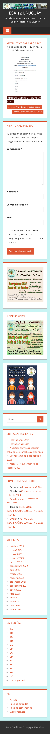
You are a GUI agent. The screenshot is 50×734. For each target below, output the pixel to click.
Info (12, 676)
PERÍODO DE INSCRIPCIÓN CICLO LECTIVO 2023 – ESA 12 (25, 510)
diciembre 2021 (18, 581)
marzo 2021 (16, 609)
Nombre (12, 191)
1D (8, 50)
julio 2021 (15, 593)
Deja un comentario (24, 50)
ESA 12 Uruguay (25, 13)
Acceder (14, 699)
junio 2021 (15, 597)
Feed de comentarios (21, 707)
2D (11, 656)
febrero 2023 (17, 558)
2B (11, 648)
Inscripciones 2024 (19, 439)
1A (34, 47)
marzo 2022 (16, 573)
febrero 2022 (17, 577)
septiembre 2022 (19, 565)
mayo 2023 (16, 550)
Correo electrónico (18, 204)
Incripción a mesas (19, 443)
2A (11, 644)
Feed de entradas (19, 703)
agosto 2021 (16, 589)
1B (37, 47)
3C (11, 668)
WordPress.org (17, 711)
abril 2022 (15, 569)
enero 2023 (16, 562)
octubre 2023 (17, 546)
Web (9, 217)
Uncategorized (17, 680)
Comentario (14, 148)
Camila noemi (17, 499)
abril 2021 (15, 605)
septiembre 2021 (19, 585)
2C (11, 652)
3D (11, 672)
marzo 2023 (16, 554)
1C (40, 47)
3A (11, 660)
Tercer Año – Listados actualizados (24, 107)
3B (11, 664)
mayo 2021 (16, 601)
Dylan (13, 518)
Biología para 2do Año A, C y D (26, 112)
